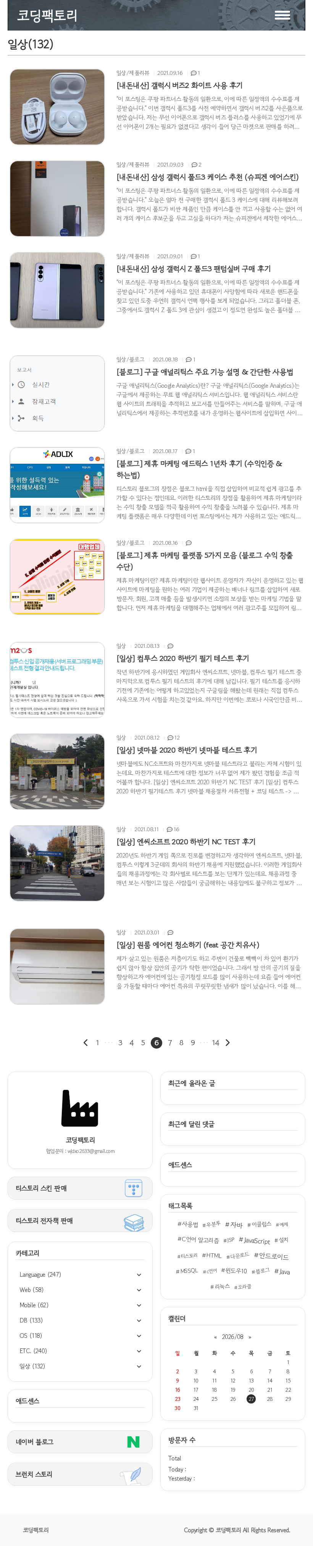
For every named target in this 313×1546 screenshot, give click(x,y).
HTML (214, 1255)
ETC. (33, 1350)
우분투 (213, 1224)
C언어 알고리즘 (200, 1239)
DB (31, 1320)
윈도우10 (236, 1271)
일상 (32, 1366)
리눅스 (222, 1286)
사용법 (189, 1224)
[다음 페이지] (227, 1043)
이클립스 (262, 1224)
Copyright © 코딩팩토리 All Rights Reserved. (237, 1530)
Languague (40, 1274)
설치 (284, 1239)
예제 (284, 1225)
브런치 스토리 (34, 1474)
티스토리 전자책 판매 (44, 1220)
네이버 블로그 (34, 1441)
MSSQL (189, 1270)
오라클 (244, 1286)
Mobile (33, 1305)
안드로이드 (273, 1256)
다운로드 (240, 1255)
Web (31, 1289)
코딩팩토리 (35, 1530)
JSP (231, 1239)
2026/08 (233, 1336)
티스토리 (188, 1255)
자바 (236, 1224)
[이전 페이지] (86, 1043)
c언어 (211, 1271)
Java (284, 1271)
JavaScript (257, 1240)
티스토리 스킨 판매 (41, 1188)
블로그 (262, 1271)
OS (30, 1335)
